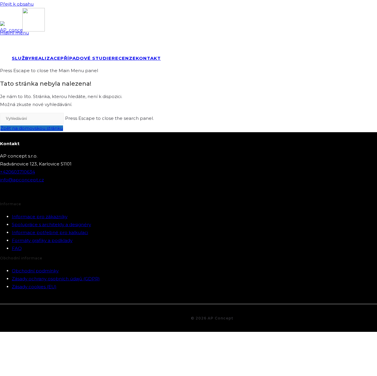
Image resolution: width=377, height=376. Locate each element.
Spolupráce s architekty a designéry (51, 224)
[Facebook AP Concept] (5, 193)
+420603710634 (17, 172)
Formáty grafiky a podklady (42, 240)
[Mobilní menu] (369, 42)
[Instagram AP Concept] (19, 193)
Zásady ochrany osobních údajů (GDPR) (56, 278)
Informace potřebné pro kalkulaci (50, 232)
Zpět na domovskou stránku (31, 128)
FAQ (17, 248)
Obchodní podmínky (35, 271)
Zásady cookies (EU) (34, 286)
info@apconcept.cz (22, 180)
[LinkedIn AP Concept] (33, 193)
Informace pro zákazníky (39, 216)
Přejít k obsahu (17, 4)
